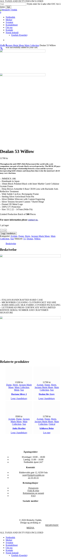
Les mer (46, 432)
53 (24, 238)
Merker (9, 540)
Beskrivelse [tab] (11, 243)
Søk (8, 7)
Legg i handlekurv (8, 233)
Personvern (33, 488)
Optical (52, 424)
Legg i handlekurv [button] (19, 398)
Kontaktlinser (12, 545)
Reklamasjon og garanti (33, 493)
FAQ (33, 495)
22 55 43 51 (33, 477)
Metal (16, 390)
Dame (21, 236)
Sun (12, 238)
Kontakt (9, 550)
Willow (37, 238)
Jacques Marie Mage (15, 45)
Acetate (13, 236)
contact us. (33, 220)
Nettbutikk (10, 537)
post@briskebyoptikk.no (33, 475)
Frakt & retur (33, 490)
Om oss (9, 547)
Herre (27, 236)
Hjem (2, 45)
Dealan (30, 238)
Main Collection (32, 45)
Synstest (9, 542)
